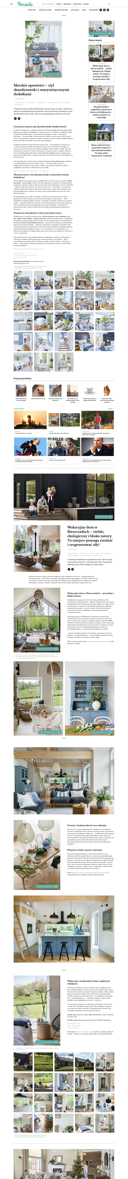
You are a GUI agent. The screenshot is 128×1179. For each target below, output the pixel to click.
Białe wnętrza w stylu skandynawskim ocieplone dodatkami (92, 872)
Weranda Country (45, 10)
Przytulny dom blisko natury (84, 1032)
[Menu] (11, 4)
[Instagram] (104, 10)
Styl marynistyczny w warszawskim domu (32, 249)
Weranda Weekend (61, 10)
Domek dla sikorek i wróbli (38, 398)
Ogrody (59, 4)
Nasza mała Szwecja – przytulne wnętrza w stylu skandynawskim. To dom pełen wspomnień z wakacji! (101, 150)
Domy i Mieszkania (48, 4)
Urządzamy (67, 4)
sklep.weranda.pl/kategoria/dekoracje (37, 266)
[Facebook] (101, 10)
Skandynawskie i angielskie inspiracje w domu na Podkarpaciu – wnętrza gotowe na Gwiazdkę (101, 112)
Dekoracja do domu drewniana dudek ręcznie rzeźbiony (72, 400)
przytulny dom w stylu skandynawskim (99, 641)
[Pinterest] (108, 10)
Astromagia (75, 10)
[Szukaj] (109, 4)
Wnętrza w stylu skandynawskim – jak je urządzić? (35, 171)
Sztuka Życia (77, 4)
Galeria (86, 4)
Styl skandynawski (19, 98)
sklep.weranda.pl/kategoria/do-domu (33, 268)
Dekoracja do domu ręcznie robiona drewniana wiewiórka (107, 400)
